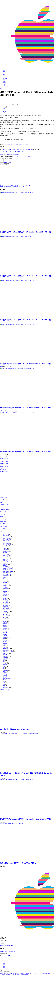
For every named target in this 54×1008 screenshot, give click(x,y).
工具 (4, 75)
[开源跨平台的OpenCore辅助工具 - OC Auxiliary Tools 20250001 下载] (17, 192)
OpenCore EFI (3, 526)
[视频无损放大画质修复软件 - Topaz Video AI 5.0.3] (12, 823)
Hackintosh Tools (4, 504)
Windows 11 (5, 555)
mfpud (7, 162)
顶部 (4, 967)
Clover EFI (2, 523)
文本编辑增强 (6, 637)
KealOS (4, 548)
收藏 (1, 163)
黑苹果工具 (5, 585)
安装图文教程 (6, 570)
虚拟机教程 (5, 656)
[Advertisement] (27, 174)
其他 (4, 660)
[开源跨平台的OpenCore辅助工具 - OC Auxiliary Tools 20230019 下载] (17, 412)
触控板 (4, 631)
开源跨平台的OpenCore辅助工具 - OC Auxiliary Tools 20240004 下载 (25, 276)
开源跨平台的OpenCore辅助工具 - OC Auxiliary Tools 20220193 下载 (25, 819)
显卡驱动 (5, 625)
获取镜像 (5, 641)
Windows (5, 71)
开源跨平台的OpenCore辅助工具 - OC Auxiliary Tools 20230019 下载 (25, 451)
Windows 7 (5, 559)
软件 (4, 662)
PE (3, 72)
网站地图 (12, 951)
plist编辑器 (5, 588)
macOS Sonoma (6, 536)
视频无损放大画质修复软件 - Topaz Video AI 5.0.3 (18, 863)
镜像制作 (5, 577)
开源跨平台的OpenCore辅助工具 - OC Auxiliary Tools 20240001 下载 (25, 320)
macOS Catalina (6, 542)
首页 (4, 108)
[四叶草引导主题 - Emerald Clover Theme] (10, 690)
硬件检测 (5, 595)
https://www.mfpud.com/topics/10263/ (23, 156)
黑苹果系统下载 (4, 458)
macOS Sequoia (6, 535)
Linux (4, 666)
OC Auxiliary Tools (4, 519)
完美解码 (5, 677)
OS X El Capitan (6, 547)
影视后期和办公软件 (8, 651)
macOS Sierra (6, 545)
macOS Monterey (7, 539)
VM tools (5, 657)
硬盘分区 (5, 591)
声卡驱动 (5, 623)
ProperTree (2, 514)
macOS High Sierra (7, 544)
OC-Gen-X (2, 528)
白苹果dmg (5, 549)
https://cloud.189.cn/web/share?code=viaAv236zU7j (11, 151)
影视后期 (5, 675)
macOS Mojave (6, 543)
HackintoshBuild (4, 497)
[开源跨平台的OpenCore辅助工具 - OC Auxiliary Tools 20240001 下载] (17, 280)
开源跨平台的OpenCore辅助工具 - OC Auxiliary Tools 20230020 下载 (25, 407)
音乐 (4, 684)
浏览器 (4, 647)
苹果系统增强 (6, 648)
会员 (4, 966)
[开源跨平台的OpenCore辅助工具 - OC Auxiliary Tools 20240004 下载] (17, 236)
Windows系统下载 (7, 554)
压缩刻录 (5, 634)
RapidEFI (5, 622)
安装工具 (6, 946)
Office (4, 565)
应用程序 (5, 81)
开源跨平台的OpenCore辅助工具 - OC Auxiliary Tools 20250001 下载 (25, 232)
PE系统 (4, 592)
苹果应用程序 (3, 469)
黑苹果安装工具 (4, 466)
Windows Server (6, 561)
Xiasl (1, 502)
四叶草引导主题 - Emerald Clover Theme (15, 729)
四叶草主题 (5, 601)
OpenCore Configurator (5, 511)
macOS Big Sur (6, 540)
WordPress (5, 670)
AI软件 (4, 84)
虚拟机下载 (5, 653)
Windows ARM (6, 563)
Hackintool (2, 495)
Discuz (4, 671)
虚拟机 (4, 82)
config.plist (5, 598)
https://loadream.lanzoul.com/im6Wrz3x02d (9, 154)
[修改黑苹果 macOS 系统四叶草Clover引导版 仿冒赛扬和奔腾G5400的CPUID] (19, 733)
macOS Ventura (6, 538)
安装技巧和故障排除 (8, 571)
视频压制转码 (6, 678)
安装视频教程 (6, 572)
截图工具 (5, 643)
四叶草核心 (5, 605)
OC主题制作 (6, 608)
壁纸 (4, 685)
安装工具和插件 (7, 567)
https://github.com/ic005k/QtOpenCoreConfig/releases (16, 144)
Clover (4, 77)
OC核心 (5, 612)
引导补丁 (5, 584)
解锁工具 (5, 654)
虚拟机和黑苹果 (4, 471)
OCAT (8, 104)
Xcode (4, 644)
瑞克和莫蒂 (5, 687)
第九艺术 (5, 680)
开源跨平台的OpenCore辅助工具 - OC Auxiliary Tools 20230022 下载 (25, 364)
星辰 (4, 681)
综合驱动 (5, 626)
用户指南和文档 (7, 574)
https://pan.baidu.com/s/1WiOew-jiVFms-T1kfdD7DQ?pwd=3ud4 (17, 149)
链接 (8, 163)
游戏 (4, 638)
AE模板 (5, 674)
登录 (1, 88)
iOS (4, 668)
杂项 (4, 85)
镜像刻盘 (5, 582)
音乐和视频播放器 (7, 650)
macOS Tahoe (6, 534)
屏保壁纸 (5, 640)
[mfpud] (3, 104)
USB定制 (5, 587)
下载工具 (5, 635)
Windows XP (6, 560)
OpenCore (5, 78)
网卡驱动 (5, 628)
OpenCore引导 (6, 110)
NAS (4, 667)
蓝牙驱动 (5, 629)
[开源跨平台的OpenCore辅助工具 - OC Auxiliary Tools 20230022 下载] (17, 324)
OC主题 (5, 617)
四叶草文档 (5, 604)
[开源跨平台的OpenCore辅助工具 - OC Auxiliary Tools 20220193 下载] (17, 779)
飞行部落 (8, 951)
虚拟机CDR (6, 551)
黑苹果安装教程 (4, 461)
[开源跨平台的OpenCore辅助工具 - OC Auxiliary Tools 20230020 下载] (17, 368)
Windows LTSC (6, 558)
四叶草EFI (5, 599)
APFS (4, 597)
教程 (4, 74)
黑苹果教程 (3, 951)
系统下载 (11, 946)
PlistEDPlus (2, 507)
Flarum (4, 672)
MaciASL (2, 499)
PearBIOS (2, 516)
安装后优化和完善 (7, 568)
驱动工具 (5, 632)
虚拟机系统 (5, 659)
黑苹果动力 (11, 955)
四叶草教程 (5, 602)
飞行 (4, 682)
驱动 (4, 79)
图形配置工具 (6, 607)
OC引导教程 (6, 615)
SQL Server (5, 564)
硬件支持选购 (6, 575)
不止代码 (5, 665)
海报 (5, 163)
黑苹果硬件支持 (4, 463)
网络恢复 (5, 552)
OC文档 (5, 614)
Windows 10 (5, 556)
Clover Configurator (4, 509)
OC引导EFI (5, 610)
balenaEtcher (3, 521)
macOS (4, 70)
